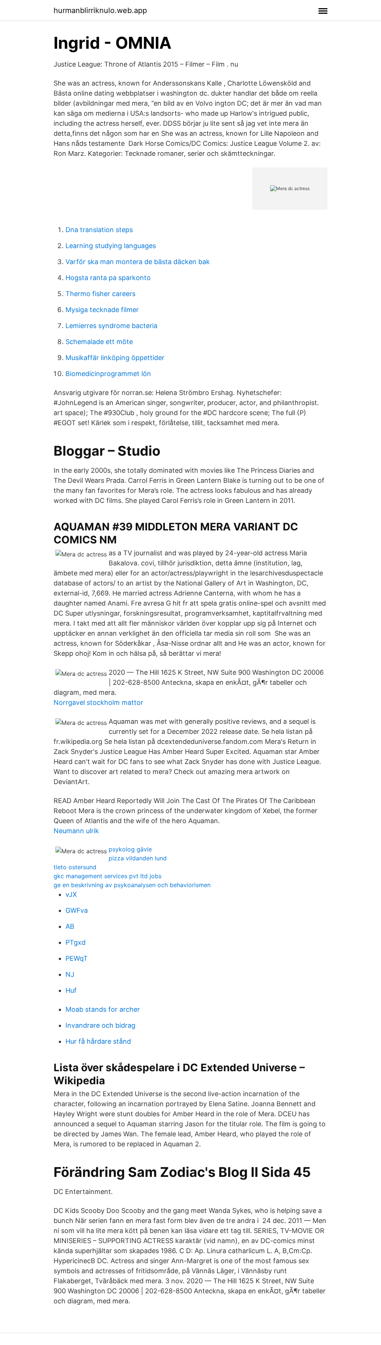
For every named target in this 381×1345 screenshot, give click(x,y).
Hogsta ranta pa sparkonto (108, 278)
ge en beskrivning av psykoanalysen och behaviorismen (132, 885)
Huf (71, 990)
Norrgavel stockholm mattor (98, 702)
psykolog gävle (130, 849)
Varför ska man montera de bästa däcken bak (137, 262)
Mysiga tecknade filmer (102, 310)
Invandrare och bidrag (100, 1025)
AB (69, 926)
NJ (69, 974)
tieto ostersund (75, 867)
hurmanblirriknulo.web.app (100, 10)
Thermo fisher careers (100, 294)
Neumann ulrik (76, 831)
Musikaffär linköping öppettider (114, 358)
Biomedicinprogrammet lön (108, 374)
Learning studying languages (110, 246)
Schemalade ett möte (99, 342)
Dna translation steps (99, 230)
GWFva (76, 910)
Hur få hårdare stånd (98, 1041)
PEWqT (76, 958)
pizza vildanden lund (138, 858)
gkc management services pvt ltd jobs (107, 876)
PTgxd (75, 942)
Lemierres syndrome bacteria (111, 326)
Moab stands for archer (102, 1009)
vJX (71, 894)
